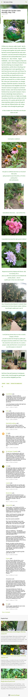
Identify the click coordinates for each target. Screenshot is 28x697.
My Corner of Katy (8, 2)
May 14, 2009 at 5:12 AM (12, 575)
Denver (3, 383)
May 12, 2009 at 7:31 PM (11, 501)
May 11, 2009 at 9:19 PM (11, 429)
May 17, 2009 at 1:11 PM (11, 600)
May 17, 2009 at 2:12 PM (11, 609)
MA (7, 433)
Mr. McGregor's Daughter (12, 451)
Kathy (7, 411)
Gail (7, 466)
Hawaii (8, 383)
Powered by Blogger (15, 695)
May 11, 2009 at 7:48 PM (11, 407)
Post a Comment (6, 612)
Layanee (8, 483)
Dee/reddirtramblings (11, 423)
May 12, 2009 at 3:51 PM (11, 489)
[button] (2, 17)
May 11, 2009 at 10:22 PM (12, 447)
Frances (8, 558)
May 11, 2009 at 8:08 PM (11, 419)
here (20, 377)
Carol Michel (9, 394)
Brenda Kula (9, 493)
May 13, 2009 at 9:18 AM (12, 554)
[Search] (26, 2)
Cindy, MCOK (9, 505)
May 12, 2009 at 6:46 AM (12, 462)
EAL (7, 604)
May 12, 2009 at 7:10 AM (12, 479)
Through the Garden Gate (16, 383)
